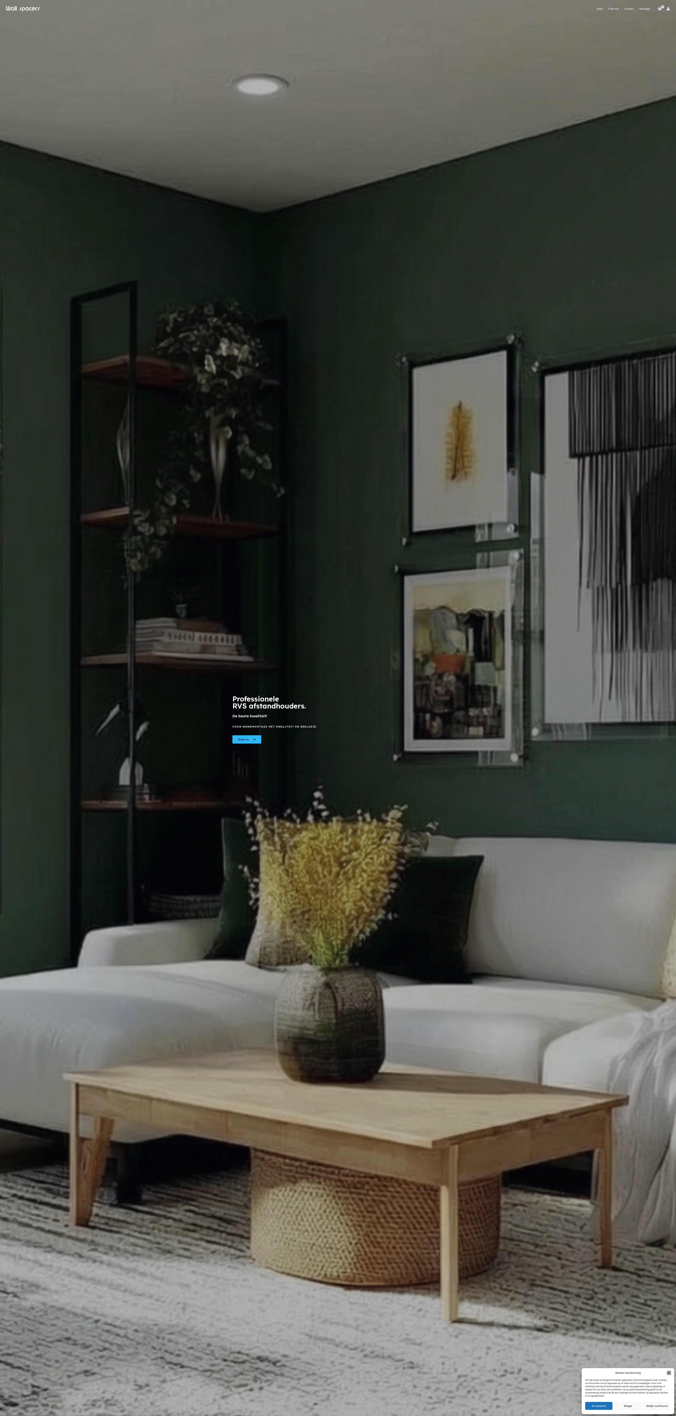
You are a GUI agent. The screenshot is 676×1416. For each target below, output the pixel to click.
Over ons (613, 8)
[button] (669, 1373)
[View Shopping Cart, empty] (659, 8)
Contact (629, 8)
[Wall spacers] (23, 8)
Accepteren (599, 1406)
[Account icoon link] (668, 8)
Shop (600, 8)
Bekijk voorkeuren (657, 1406)
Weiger (628, 1406)
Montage (644, 8)
